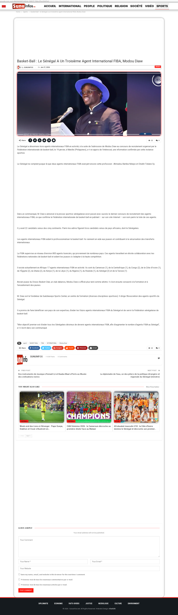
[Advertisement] (89, 38)
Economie (58, 603)
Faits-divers (74, 603)
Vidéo (149, 6)
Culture (118, 603)
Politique (104, 6)
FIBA (42, 343)
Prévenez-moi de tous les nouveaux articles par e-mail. (44, 585)
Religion (121, 6)
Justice (88, 603)
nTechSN (112, 609)
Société (136, 6)
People (89, 6)
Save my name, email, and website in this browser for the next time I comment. (53, 575)
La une (117, 421)
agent (25, 343)
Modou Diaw (63, 343)
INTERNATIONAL (52, 343)
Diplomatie (43, 603)
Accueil (50, 6)
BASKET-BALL (34, 343)
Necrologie (103, 603)
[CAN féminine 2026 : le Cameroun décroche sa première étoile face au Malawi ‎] (89, 407)
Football (24, 421)
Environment (133, 603)
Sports (162, 6)
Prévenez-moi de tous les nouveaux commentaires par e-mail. (47, 580)
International (70, 6)
